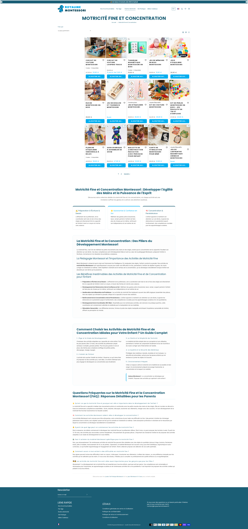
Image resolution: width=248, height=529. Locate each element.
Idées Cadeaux (63, 518)
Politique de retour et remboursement (115, 514)
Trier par (60, 26)
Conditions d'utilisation (110, 517)
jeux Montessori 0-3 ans (135, 476)
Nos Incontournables (65, 506)
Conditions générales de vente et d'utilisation (117, 509)
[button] (1, 2)
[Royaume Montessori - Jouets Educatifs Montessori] (71, 9)
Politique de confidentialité (111, 512)
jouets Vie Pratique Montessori (114, 476)
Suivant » (127, 174)
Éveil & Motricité (63, 512)
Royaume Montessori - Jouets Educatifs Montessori (126, 525)
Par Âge (60, 509)
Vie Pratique (62, 515)
